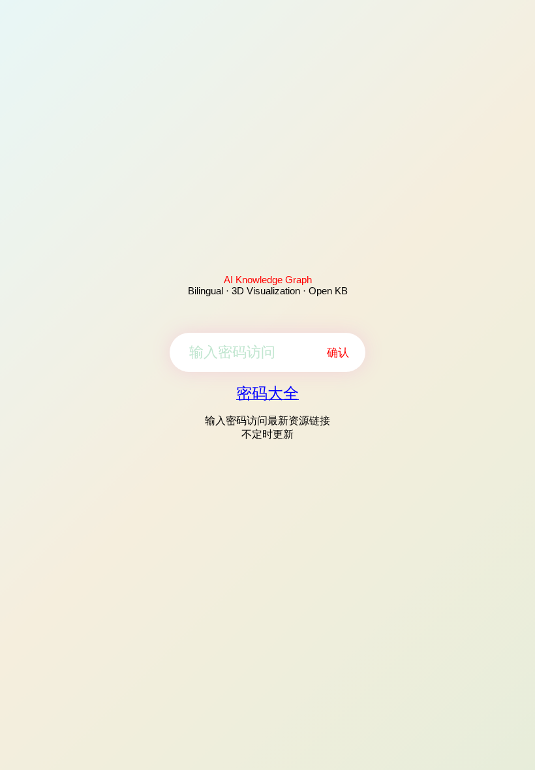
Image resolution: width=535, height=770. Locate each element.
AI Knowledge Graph (268, 279)
